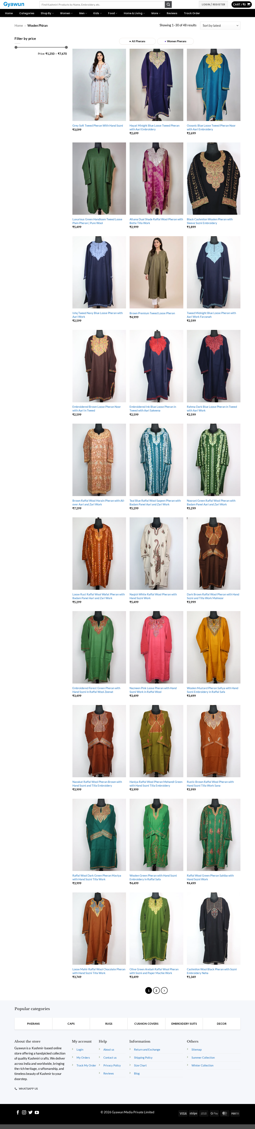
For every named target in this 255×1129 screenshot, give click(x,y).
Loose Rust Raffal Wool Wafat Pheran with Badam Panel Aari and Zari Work (98, 596)
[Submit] (168, 4)
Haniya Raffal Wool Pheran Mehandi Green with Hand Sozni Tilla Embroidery (156, 783)
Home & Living (133, 13)
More (154, 13)
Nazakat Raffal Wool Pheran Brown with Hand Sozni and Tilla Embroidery (97, 783)
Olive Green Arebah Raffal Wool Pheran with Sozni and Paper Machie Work (154, 971)
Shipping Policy (143, 1057)
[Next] (164, 990)
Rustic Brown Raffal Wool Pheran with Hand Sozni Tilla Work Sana (210, 783)
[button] (241, 4)
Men (82, 13)
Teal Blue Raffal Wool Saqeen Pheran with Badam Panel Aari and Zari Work (155, 502)
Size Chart (140, 1065)
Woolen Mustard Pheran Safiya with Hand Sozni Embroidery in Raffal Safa (212, 689)
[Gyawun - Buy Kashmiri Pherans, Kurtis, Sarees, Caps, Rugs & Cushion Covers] (18, 4)
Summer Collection (203, 1057)
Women (65, 13)
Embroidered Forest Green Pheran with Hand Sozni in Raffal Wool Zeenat (96, 689)
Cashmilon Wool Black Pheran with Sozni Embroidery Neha (212, 971)
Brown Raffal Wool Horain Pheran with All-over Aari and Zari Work (98, 502)
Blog (137, 1073)
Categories (26, 13)
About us (108, 1049)
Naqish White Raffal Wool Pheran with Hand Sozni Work (153, 596)
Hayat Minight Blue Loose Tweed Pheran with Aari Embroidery (154, 127)
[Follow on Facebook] (18, 1113)
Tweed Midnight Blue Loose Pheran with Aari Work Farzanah (211, 314)
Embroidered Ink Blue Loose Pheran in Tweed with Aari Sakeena (153, 408)
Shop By (46, 13)
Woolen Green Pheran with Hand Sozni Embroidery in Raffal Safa (153, 877)
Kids (96, 13)
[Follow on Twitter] (30, 1113)
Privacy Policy (112, 1065)
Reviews (172, 13)
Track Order (192, 13)
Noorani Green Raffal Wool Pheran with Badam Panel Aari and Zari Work (211, 502)
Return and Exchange (147, 1049)
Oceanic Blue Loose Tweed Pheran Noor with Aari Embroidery (211, 127)
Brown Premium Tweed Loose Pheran (152, 313)
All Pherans (138, 41)
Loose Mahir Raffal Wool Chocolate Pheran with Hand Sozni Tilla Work (98, 971)
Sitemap (197, 1049)
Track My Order (86, 1065)
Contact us (110, 1057)
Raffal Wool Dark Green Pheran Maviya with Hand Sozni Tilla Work (96, 877)
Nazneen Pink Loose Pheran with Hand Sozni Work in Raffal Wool (153, 689)
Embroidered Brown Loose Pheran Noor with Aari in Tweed (96, 408)
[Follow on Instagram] (24, 1113)
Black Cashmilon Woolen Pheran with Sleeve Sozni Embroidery (210, 221)
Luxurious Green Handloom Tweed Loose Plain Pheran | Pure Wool (97, 221)
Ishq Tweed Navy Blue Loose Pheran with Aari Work (97, 314)
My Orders (83, 1057)
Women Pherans (176, 41)
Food (111, 13)
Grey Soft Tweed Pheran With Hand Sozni (97, 125)
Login (80, 1049)
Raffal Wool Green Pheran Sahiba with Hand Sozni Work (210, 877)
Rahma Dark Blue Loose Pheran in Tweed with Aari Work (212, 408)
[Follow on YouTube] (37, 1113)
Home (9, 13)
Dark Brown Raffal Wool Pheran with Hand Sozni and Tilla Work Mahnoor (213, 596)
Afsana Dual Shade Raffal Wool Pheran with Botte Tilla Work (156, 221)
